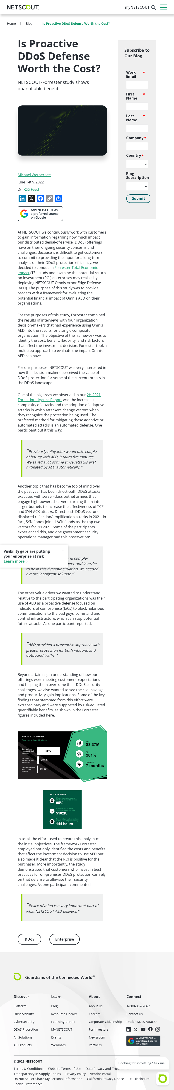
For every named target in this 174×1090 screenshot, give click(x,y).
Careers (95, 1014)
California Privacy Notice (105, 1079)
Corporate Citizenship (105, 1021)
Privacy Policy (75, 1074)
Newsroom (97, 1037)
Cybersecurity (24, 1021)
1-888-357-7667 (138, 1006)
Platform (20, 1006)
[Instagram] (157, 1030)
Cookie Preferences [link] (28, 1084)
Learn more (14, 561)
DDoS (29, 939)
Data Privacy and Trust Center (108, 1068)
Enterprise (64, 939)
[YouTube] (143, 1029)
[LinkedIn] (128, 1030)
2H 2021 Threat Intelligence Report (59, 397)
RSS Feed (31, 189)
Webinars (58, 1045)
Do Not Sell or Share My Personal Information (48, 1079)
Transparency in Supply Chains (37, 1074)
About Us (96, 1006)
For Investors (98, 1029)
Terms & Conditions (29, 1068)
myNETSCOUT (137, 7)
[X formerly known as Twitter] (136, 1029)
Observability (24, 1014)
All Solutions (23, 1037)
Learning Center (63, 1021)
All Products (23, 1045)
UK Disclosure (139, 1079)
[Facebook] (150, 1029)
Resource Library (64, 1014)
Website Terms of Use (64, 1068)
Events (56, 1037)
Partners (95, 1045)
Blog (54, 1006)
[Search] (153, 7)
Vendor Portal (100, 1074)
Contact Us (134, 1014)
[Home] (23, 7)
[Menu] (163, 7)
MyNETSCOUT (61, 1029)
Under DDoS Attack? (141, 1021)
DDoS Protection (26, 1029)
